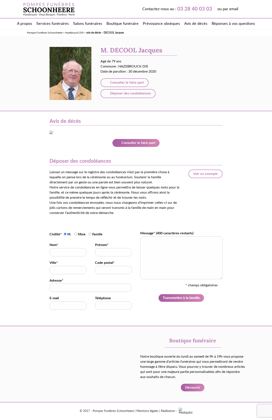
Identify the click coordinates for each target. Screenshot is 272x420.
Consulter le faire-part (126, 82)
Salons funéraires (87, 24)
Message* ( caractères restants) (166, 233)
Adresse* (56, 280)
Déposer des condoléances (130, 93)
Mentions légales (147, 411)
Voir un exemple (205, 174)
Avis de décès (195, 24)
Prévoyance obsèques (161, 24)
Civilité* (56, 234)
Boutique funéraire (122, 24)
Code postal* (105, 262)
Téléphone (103, 298)
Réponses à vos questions (233, 24)
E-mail (54, 298)
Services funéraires (52, 24)
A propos (24, 24)
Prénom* (101, 245)
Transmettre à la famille (181, 298)
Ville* (54, 262)
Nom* (54, 245)
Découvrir (192, 387)
